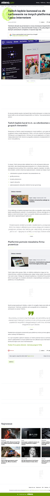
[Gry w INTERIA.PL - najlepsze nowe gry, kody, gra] (12, 3)
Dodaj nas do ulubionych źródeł (25, 35)
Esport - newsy (14, 6)
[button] (38, 2)
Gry (5, 6)
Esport (9, 6)
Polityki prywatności (35, 490)
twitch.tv (11, 361)
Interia (2, 6)
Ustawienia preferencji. (43, 490)
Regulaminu (27, 490)
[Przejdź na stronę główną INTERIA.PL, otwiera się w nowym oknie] (6, 3)
